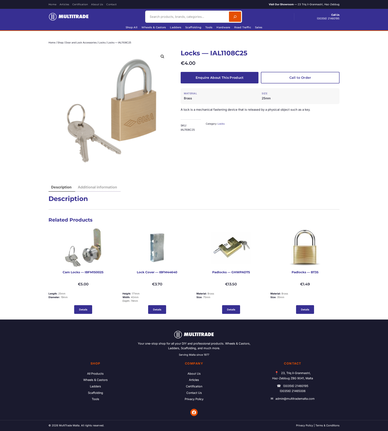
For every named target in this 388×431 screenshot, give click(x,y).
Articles (194, 380)
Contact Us (194, 392)
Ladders (95, 386)
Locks (102, 42)
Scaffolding (95, 392)
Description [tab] (61, 187)
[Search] (235, 17)
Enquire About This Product (220, 78)
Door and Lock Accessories (81, 42)
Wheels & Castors (95, 380)
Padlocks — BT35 (305, 272)
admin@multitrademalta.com (295, 398)
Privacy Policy (194, 399)
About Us (194, 373)
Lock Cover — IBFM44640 (157, 272)
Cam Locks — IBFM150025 (83, 272)
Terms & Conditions (327, 425)
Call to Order (300, 78)
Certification (194, 386)
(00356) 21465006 (293, 391)
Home (51, 42)
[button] (162, 56)
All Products (95, 373)
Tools (95, 399)
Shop (60, 42)
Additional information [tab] (97, 187)
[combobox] (186, 17)
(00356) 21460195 (328, 18)
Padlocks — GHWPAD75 (231, 272)
